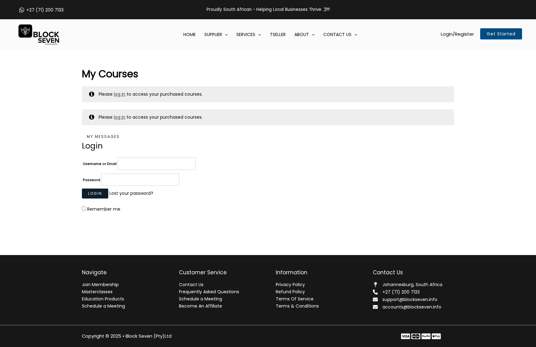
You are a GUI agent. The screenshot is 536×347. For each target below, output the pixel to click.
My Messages (103, 136)
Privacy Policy (290, 284)
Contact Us (191, 284)
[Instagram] (436, 336)
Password (92, 180)
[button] (501, 33)
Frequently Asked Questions (209, 292)
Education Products (103, 299)
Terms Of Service (295, 299)
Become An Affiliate (200, 306)
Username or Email (100, 164)
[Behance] (426, 336)
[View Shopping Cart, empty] (519, 9)
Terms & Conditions (297, 306)
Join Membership (100, 284)
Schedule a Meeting (103, 306)
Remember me (103, 209)
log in (119, 94)
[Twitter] (415, 336)
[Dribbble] (446, 336)
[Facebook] (405, 336)
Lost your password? (131, 193)
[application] (225, 34)
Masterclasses (97, 292)
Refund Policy (290, 292)
